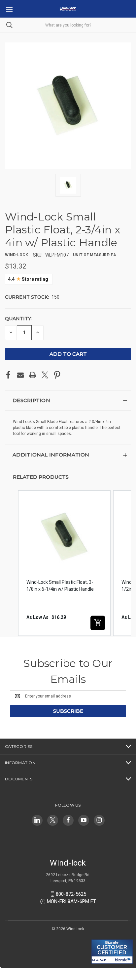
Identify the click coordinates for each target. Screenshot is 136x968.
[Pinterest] (57, 375)
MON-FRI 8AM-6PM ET (71, 901)
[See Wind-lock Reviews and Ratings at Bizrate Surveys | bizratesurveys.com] (112, 951)
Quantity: (18, 319)
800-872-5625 (71, 894)
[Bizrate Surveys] (100, 935)
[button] (68, 400)
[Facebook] (8, 375)
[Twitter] (45, 375)
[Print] (32, 375)
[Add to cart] (97, 623)
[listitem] (64, 563)
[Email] (20, 375)
